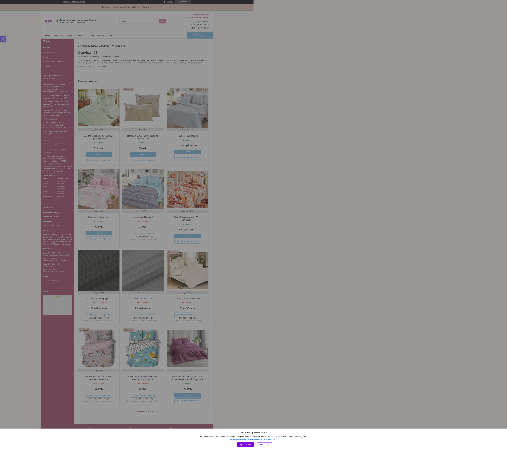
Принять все (245, 445)
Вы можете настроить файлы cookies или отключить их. (252, 439)
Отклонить (264, 445)
